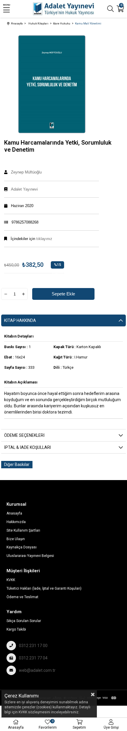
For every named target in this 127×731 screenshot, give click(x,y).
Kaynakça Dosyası (21, 547)
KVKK (10, 580)
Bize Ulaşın (15, 539)
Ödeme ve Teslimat (22, 597)
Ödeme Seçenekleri (24, 435)
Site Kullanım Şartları (23, 530)
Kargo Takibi (16, 629)
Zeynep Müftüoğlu (26, 172)
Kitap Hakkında (20, 320)
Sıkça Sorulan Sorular (23, 621)
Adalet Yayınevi (24, 189)
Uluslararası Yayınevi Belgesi (30, 556)
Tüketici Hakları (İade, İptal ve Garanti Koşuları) (44, 588)
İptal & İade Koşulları (27, 447)
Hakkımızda (16, 522)
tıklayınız (43, 238)
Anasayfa (14, 513)
